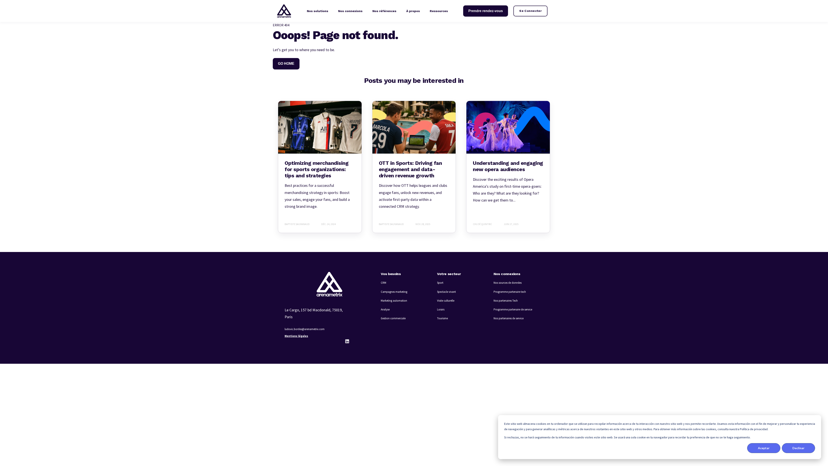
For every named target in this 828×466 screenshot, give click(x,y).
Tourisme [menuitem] (442, 318)
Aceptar (764, 448)
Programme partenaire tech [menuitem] (510, 292)
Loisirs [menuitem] (440, 309)
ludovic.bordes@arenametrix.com (305, 329)
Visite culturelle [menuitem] (445, 300)
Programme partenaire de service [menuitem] (513, 309)
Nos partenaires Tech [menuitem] (506, 300)
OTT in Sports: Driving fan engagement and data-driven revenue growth (410, 169)
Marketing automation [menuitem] (394, 300)
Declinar (798, 448)
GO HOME (286, 63)
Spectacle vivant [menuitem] (446, 292)
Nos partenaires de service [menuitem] (509, 318)
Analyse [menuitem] (385, 309)
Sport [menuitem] (440, 283)
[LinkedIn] (347, 341)
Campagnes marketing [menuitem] (394, 292)
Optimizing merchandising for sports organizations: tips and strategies (316, 169)
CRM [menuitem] (383, 283)
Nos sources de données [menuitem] (508, 283)
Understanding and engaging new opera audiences (508, 166)
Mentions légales (296, 336)
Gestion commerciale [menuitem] (393, 318)
